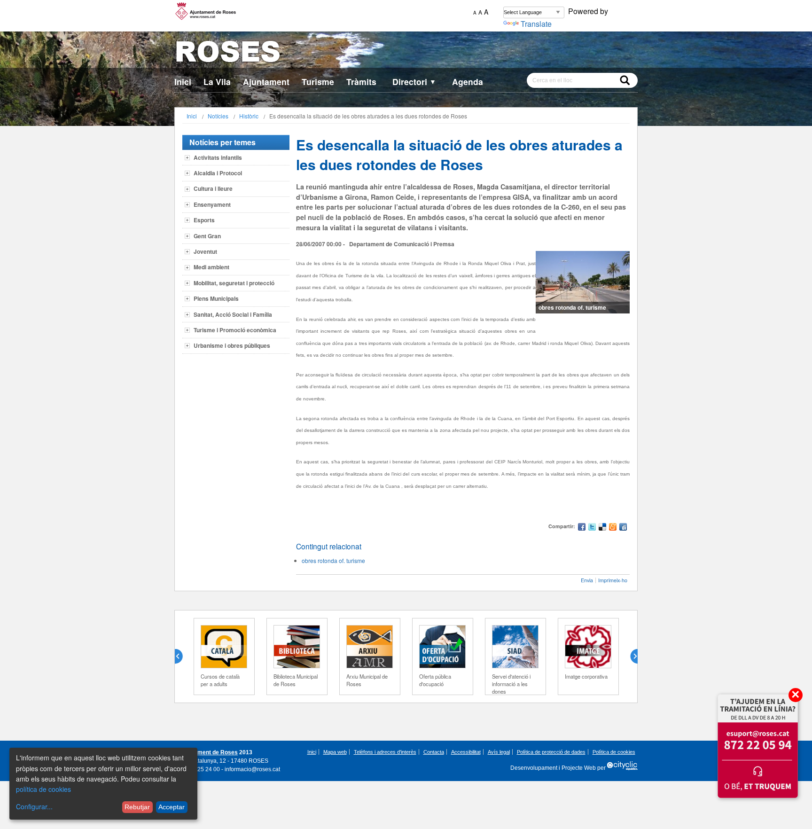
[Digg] (623, 528)
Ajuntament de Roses (209, 752)
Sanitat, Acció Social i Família (233, 314)
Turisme (318, 81)
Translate (536, 23)
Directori (414, 81)
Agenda (467, 81)
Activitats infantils (218, 157)
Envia (587, 580)
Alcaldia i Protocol (218, 173)
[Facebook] (582, 528)
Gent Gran (207, 236)
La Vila (217, 81)
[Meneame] (613, 528)
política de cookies (43, 789)
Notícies (218, 116)
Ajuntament (266, 81)
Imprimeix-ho (612, 580)
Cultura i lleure (213, 188)
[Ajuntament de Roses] (406, 53)
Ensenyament (212, 204)
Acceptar (171, 807)
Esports (204, 220)
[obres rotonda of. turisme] (583, 282)
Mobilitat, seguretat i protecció (234, 283)
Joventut (205, 251)
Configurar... (34, 806)
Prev (182, 656)
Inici (182, 81)
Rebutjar (137, 807)
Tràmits (361, 81)
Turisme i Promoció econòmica (235, 330)
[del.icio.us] (602, 528)
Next (630, 656)
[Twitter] (592, 528)
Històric (248, 116)
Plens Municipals (216, 298)
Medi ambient (211, 267)
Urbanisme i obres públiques (232, 345)
